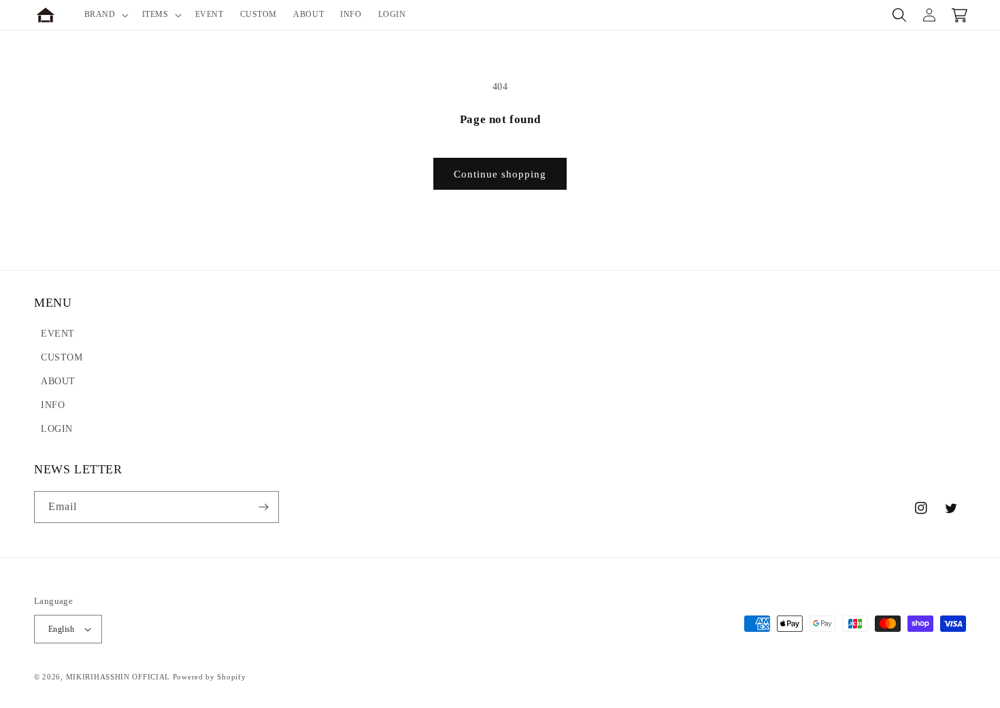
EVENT (58, 333)
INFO (53, 405)
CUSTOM (62, 357)
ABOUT (58, 381)
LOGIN (57, 429)
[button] (105, 15)
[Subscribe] (263, 507)
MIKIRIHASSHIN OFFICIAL (118, 677)
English (61, 629)
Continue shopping (500, 174)
